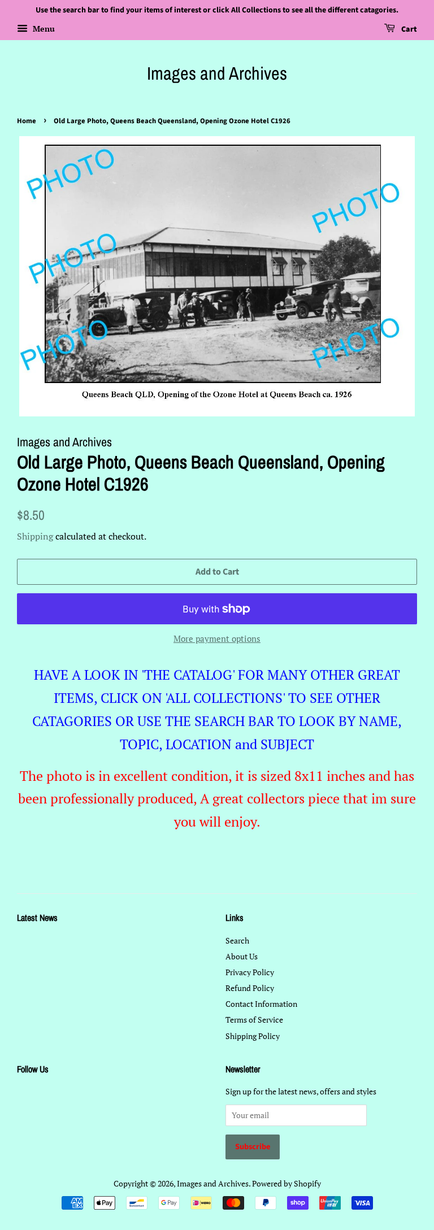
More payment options (217, 638)
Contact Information (261, 1003)
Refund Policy (249, 988)
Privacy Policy (249, 972)
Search (237, 940)
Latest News (37, 917)
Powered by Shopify (286, 1183)
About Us (241, 956)
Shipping (35, 536)
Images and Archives (217, 73)
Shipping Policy (252, 1036)
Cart (408, 29)
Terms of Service (254, 1019)
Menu (43, 28)
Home (26, 121)
